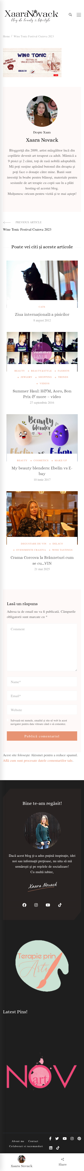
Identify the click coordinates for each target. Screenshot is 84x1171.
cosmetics (41, 460)
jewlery (26, 376)
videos (45, 383)
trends (63, 376)
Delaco (58, 543)
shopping (45, 376)
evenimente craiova (31, 549)
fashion (64, 370)
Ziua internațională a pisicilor (42, 314)
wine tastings (62, 549)
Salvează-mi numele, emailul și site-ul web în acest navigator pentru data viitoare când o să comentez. (39, 722)
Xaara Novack (21, 1166)
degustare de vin (33, 543)
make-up (61, 460)
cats (42, 306)
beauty (19, 370)
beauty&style (41, 370)
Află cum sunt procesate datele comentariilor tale (37, 760)
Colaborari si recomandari (26, 1146)
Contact (33, 1141)
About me (18, 1141)
